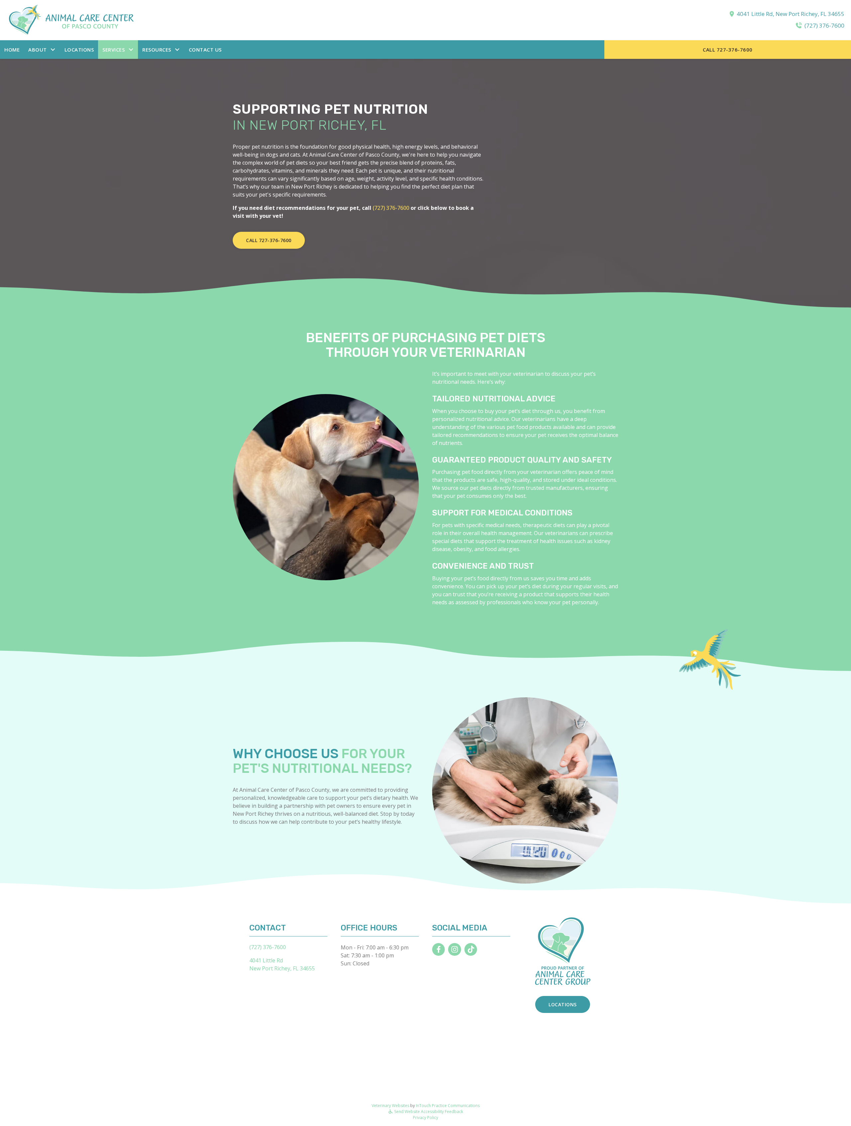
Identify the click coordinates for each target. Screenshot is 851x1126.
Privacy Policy (425, 1117)
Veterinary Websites (390, 1105)
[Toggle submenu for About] (53, 49)
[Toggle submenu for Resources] (177, 49)
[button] (42, 49)
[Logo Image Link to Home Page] (73, 19)
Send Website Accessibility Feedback (428, 1111)
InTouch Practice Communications (448, 1105)
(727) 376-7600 (824, 25)
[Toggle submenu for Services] (130, 49)
